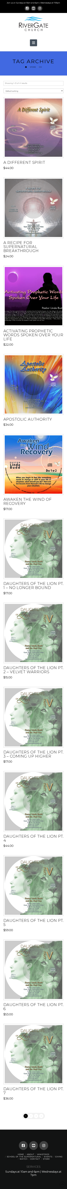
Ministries (43, 1154)
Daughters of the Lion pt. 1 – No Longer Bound (33, 585)
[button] (33, 42)
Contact (35, 1159)
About (30, 1154)
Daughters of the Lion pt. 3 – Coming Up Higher (33, 754)
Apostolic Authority (27, 419)
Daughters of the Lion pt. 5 (33, 922)
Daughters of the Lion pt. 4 (33, 838)
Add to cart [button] (34, 152)
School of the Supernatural (24, 1157)
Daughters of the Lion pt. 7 (33, 1090)
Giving (59, 1157)
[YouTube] (33, 8)
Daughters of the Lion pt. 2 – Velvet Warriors (33, 669)
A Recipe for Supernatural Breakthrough (21, 246)
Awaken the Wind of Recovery (27, 501)
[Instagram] (39, 8)
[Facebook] (27, 8)
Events (48, 1157)
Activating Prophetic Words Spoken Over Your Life (33, 335)
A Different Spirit (24, 162)
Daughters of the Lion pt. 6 (33, 1006)
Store (46, 1159)
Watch (23, 1159)
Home (21, 1154)
